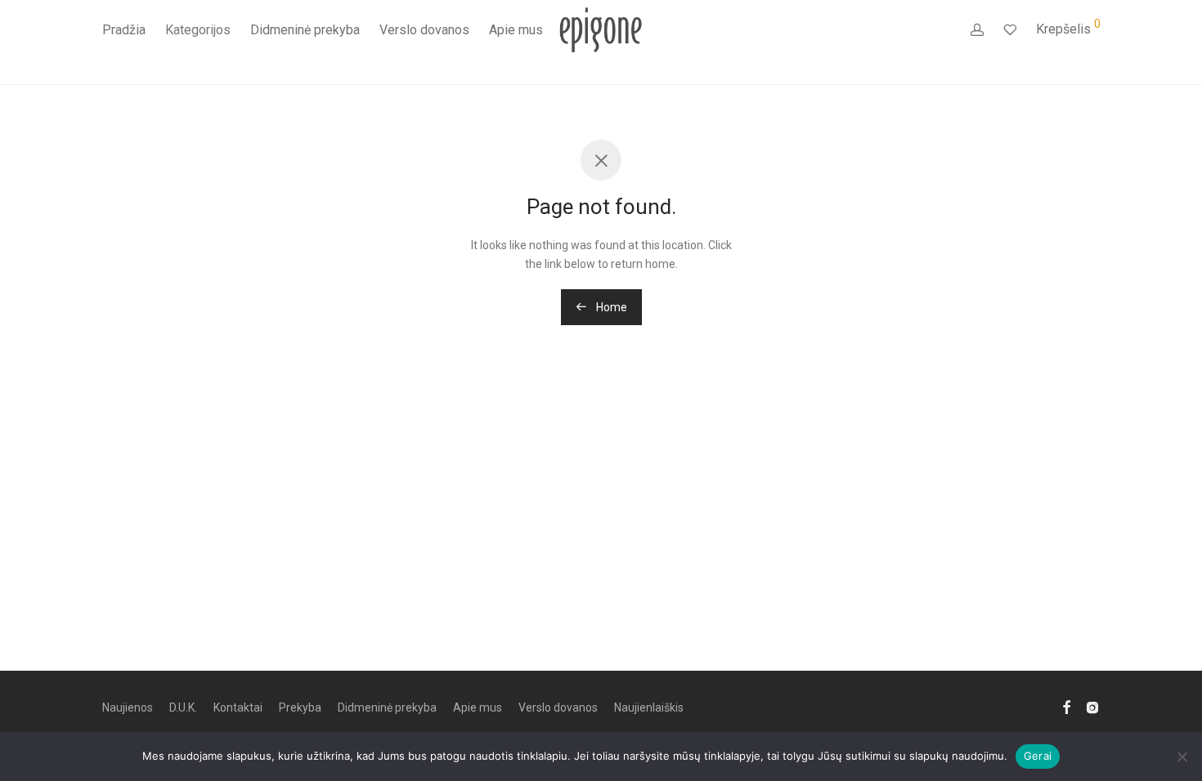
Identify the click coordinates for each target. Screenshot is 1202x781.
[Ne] (1181, 756)
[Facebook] (1066, 706)
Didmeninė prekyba (305, 30)
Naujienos (127, 707)
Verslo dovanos (424, 30)
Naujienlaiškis (649, 707)
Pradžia (124, 30)
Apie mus (516, 30)
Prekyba (300, 707)
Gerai (1038, 755)
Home (610, 307)
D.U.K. (183, 707)
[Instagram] (1092, 706)
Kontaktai (237, 707)
